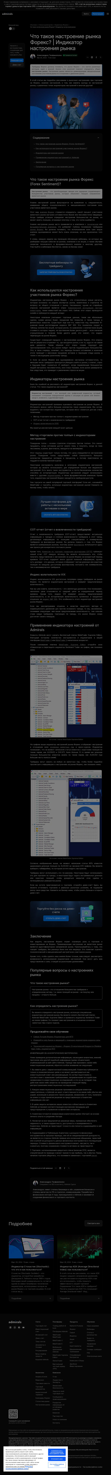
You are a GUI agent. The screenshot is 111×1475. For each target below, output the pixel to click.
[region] (35, 1459)
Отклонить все (56, 1459)
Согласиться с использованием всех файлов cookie (57, 1452)
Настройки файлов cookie (57, 1464)
